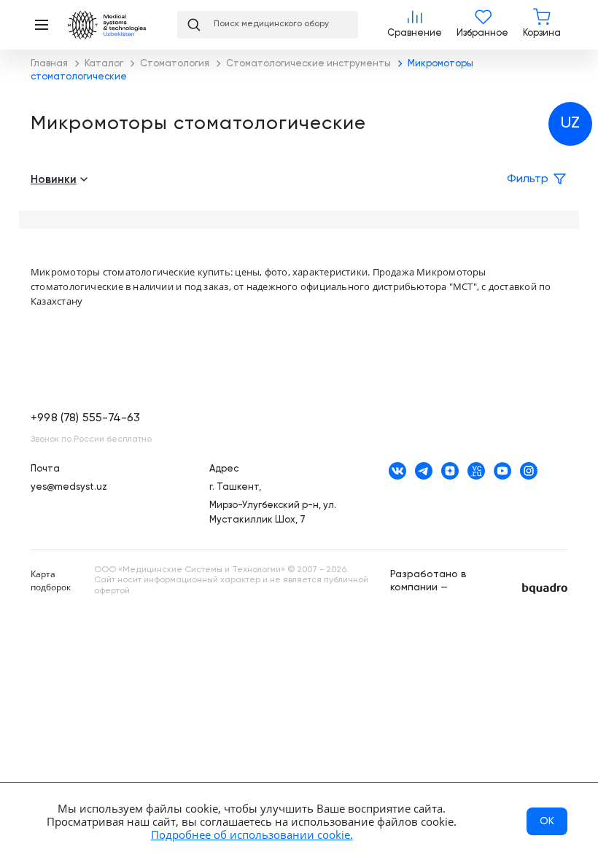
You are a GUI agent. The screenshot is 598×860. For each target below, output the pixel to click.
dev (544, 588)
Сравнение (414, 25)
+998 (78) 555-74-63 (85, 418)
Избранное (482, 25)
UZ (570, 123)
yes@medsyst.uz (69, 487)
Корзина (542, 25)
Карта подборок (51, 580)
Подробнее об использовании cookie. (252, 834)
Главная (115, 25)
